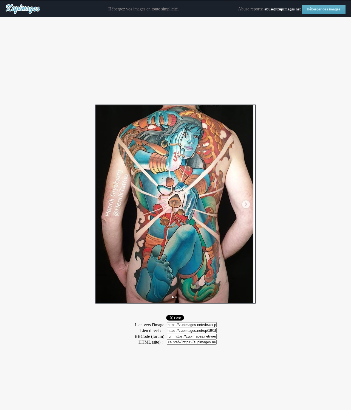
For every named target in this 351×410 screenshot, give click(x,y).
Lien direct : (150, 330)
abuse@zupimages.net (282, 9)
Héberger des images (324, 9)
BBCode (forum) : (150, 336)
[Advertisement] (175, 61)
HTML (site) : (150, 342)
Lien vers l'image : (150, 324)
